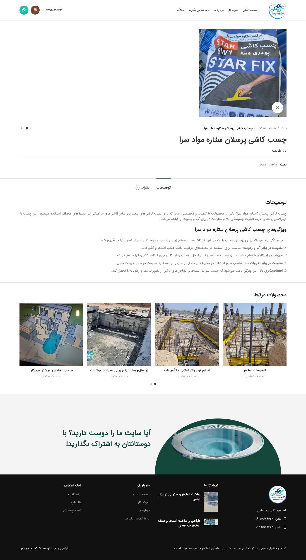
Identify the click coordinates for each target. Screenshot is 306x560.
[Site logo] (278, 10)
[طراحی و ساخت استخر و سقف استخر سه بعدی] (211, 524)
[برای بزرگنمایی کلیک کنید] (277, 107)
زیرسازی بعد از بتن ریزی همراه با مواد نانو (119, 370)
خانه (284, 128)
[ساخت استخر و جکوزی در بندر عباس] (211, 502)
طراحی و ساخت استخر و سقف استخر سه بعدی (179, 523)
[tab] (163, 185)
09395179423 (53, 10)
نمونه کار (144, 502)
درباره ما (144, 510)
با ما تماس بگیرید (137, 518)
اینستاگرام (74, 494)
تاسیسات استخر (255, 370)
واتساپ (76, 502)
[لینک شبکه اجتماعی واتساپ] (23, 10)
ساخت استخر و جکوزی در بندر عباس (179, 497)
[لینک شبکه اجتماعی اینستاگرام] (35, 10)
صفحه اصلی (141, 494)
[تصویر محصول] (255, 334)
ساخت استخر (266, 128)
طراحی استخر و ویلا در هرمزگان (51, 370)
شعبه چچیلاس (71, 510)
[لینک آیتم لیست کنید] (256, 518)
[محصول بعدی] (21, 128)
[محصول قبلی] (30, 128)
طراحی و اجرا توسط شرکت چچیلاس (44, 548)
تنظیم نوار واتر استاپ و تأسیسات (187, 370)
